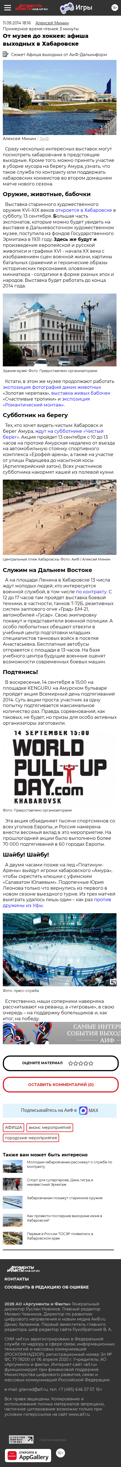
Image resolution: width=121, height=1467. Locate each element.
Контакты (17, 1279)
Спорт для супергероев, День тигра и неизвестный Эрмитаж (60, 1182)
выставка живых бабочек (80, 393)
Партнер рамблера (53, 1440)
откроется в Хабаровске (83, 210)
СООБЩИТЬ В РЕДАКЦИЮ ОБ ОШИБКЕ (47, 1287)
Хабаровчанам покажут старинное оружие (64, 1198)
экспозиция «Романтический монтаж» (46, 402)
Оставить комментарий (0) (61, 1084)
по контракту (91, 591)
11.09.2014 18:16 (17, 22)
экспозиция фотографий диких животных (52, 387)
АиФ (44, 138)
